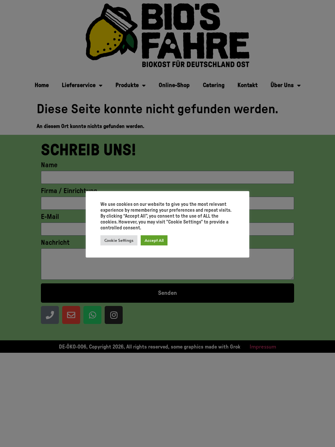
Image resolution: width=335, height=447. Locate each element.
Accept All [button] (154, 240)
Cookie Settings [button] (118, 240)
